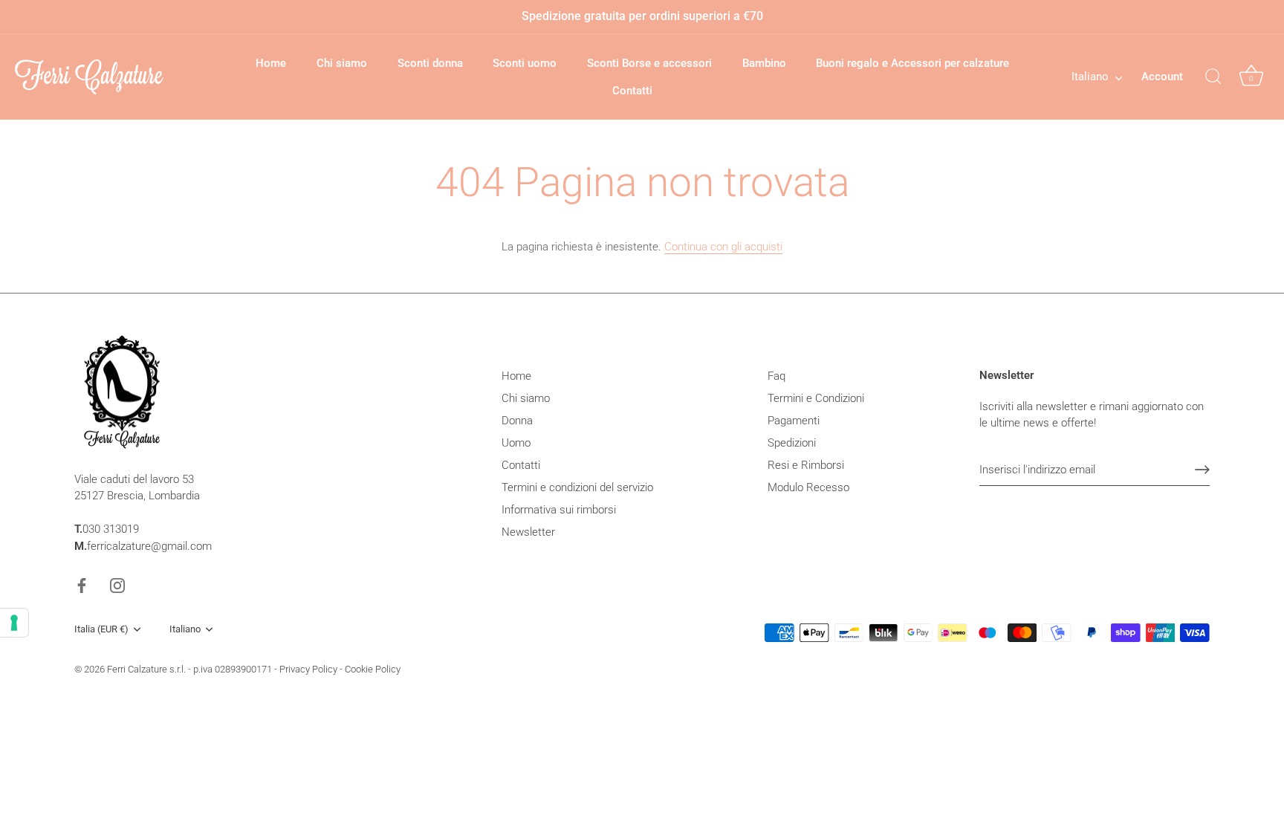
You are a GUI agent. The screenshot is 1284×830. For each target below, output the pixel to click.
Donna (517, 420)
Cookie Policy (373, 669)
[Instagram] (117, 584)
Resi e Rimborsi (806, 465)
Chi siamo (342, 63)
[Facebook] (81, 584)
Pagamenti (794, 420)
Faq (776, 376)
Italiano (1090, 76)
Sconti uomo (525, 63)
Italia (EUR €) (101, 629)
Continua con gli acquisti (723, 246)
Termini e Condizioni (816, 398)
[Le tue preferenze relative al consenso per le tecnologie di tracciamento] (14, 623)
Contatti (632, 90)
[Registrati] (1202, 469)
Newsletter (528, 532)
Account (1162, 76)
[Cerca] (1213, 77)
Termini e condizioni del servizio (577, 487)
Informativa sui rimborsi (559, 509)
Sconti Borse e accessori (649, 63)
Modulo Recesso (808, 487)
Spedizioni (792, 443)
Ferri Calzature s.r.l (145, 669)
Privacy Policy (308, 669)
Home (271, 63)
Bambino (764, 63)
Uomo (516, 443)
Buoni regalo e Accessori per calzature (912, 63)
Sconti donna (430, 63)
